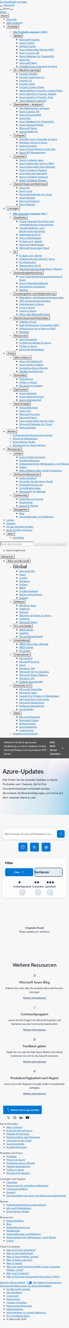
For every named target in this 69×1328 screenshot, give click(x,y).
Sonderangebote (28, 591)
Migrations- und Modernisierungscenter (41, 297)
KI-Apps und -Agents (30, 241)
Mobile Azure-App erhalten (25, 1110)
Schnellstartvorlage (30, 488)
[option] (37, 550)
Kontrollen (20, 375)
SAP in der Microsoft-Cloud (34, 314)
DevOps (23, 289)
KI (15, 251)
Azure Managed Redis (31, 124)
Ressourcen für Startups (32, 491)
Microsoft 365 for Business (34, 671)
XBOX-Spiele (26, 647)
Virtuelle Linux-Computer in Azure (38, 66)
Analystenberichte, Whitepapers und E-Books (44, 463)
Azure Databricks (28, 131)
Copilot (23, 577)
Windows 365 (27, 678)
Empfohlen (20, 217)
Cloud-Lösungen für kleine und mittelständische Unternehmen (36, 222)
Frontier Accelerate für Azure (35, 342)
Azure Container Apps (31, 160)
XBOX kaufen (26, 629)
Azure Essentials (28, 339)
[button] (22, 847)
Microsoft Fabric (28, 62)
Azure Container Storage (32, 180)
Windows (24, 581)
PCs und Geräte (22, 625)
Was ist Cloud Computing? (21, 1249)
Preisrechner (26, 379)
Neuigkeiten (21, 509)
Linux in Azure (27, 307)
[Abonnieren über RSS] (34, 847)
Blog (21, 513)
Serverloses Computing (32, 286)
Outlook (23, 612)
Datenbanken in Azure (31, 304)
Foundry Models (28, 73)
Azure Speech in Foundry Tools (36, 97)
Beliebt (18, 35)
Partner (12, 431)
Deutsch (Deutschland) (12, 1282)
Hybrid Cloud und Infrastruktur (31, 318)
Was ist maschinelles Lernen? (22, 1256)
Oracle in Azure (27, 310)
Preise (11, 353)
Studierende (26, 502)
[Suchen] (61, 834)
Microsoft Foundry (29, 39)
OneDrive (24, 608)
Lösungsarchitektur (17, 1188)
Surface (23, 584)
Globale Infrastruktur (18, 1133)
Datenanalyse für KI (30, 234)
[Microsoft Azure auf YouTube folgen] (27, 1117)
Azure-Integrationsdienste (33, 283)
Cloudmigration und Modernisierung (34, 293)
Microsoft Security (29, 661)
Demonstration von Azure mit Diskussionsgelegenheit (36, 1195)
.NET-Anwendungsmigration (35, 300)
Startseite (11, 19)
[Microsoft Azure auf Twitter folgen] (8, 1117)
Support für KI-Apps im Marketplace (39, 696)
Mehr (11, 533)
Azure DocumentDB (30, 114)
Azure (4, 15)
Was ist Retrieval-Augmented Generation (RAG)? (33, 1276)
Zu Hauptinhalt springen (13, 1)
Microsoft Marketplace (31, 244)
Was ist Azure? (14, 1127)
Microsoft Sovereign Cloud (34, 247)
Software (19, 601)
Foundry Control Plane (31, 87)
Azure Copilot (26, 42)
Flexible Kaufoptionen (31, 371)
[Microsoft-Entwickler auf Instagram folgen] (15, 1117)
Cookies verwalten (16, 1302)
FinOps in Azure (28, 346)
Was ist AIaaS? (14, 1263)
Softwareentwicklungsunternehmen (32, 435)
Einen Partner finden (24, 441)
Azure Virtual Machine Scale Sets (37, 149)
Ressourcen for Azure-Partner (29, 445)
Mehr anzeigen (27, 427)
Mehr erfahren (14, 22)
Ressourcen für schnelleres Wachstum (27, 1185)
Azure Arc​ (24, 59)
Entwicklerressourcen (31, 484)
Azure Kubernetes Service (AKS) (36, 49)
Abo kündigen (14, 1292)
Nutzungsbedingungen (19, 1305)
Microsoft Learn (28, 692)
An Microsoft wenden (18, 1289)
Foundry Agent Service (31, 77)
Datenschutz (13, 1299)
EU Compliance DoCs (18, 1315)
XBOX (22, 587)
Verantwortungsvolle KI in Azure (37, 258)
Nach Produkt (21, 403)
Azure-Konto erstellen (31, 364)
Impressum (12, 1295)
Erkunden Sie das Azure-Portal (36, 481)
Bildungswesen (27, 723)
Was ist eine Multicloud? (19, 1253)
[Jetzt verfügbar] (50, 892)
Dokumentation (28, 478)
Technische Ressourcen (26, 474)
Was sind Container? (17, 1273)
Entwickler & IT (22, 685)
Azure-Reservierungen (31, 396)
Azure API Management (32, 152)
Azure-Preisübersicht (30, 361)
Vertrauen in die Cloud (18, 1140)
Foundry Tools (27, 83)
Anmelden (18, 537)
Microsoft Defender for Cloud (35, 194)
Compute (19, 135)
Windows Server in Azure (33, 142)
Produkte (13, 26)
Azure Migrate (27, 204)
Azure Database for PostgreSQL (36, 56)
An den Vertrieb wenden (19, 526)
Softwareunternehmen (31, 706)
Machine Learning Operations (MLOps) (40, 268)
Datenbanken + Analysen (28, 104)
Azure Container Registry (33, 170)
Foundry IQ (25, 80)
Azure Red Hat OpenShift (33, 173)
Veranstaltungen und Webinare (36, 516)
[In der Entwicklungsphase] (22, 892)
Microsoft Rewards (29, 716)
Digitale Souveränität (31, 681)
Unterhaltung (21, 640)
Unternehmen (22, 654)
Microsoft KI (26, 658)
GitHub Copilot (27, 46)
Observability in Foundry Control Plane (40, 90)
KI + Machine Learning (26, 70)
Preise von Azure (15, 1159)
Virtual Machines (28, 407)
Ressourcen (20, 335)
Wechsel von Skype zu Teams (35, 615)
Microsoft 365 (27, 571)
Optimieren (20, 389)
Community (20, 495)
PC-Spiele (24, 650)
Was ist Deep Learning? (19, 1259)
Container (19, 156)
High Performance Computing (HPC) (39, 325)
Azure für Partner (28, 505)
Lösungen (13, 208)
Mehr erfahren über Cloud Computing (40, 470)
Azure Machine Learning (32, 100)
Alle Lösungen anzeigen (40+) (30, 213)
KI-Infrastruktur (27, 262)
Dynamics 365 (27, 668)
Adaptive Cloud (27, 321)
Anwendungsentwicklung (28, 272)
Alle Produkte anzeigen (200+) (30, 32)
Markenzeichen (14, 1309)
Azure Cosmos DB (29, 52)
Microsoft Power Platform (33, 675)
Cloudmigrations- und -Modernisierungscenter (32, 229)
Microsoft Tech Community (34, 699)
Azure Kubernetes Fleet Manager (37, 166)
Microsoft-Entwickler (30, 689)
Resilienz (24, 331)
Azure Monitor (27, 197)
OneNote (24, 618)
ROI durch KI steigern (31, 385)
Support (10, 523)
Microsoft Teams (28, 622)
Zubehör (24, 633)
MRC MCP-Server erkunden (55, 748)
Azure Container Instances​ (33, 176)
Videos (23, 467)
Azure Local (25, 191)
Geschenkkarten (28, 726)
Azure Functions (28, 145)
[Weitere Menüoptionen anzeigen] (1, 9)
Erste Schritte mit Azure (32, 457)
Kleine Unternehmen (30, 594)
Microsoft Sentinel (29, 201)
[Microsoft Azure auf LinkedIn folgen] (21, 1117)
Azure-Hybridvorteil (30, 399)
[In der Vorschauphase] (38, 892)
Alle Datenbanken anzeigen (34, 108)
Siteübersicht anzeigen (25, 733)
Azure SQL (25, 118)
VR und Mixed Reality (31, 636)
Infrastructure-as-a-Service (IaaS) (37, 328)
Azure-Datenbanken (30, 237)
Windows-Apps (27, 605)
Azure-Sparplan (28, 393)
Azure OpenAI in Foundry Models (37, 93)
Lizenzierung (26, 730)
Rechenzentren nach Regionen (23, 1137)
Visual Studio (26, 709)
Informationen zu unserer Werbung (26, 1312)
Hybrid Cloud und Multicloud (30, 183)
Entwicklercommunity (31, 499)
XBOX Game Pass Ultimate (33, 644)
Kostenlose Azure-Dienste (33, 368)
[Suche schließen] (1, 6)
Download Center (29, 720)
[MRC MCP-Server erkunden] (46, 847)
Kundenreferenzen (29, 460)
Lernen (18, 453)
